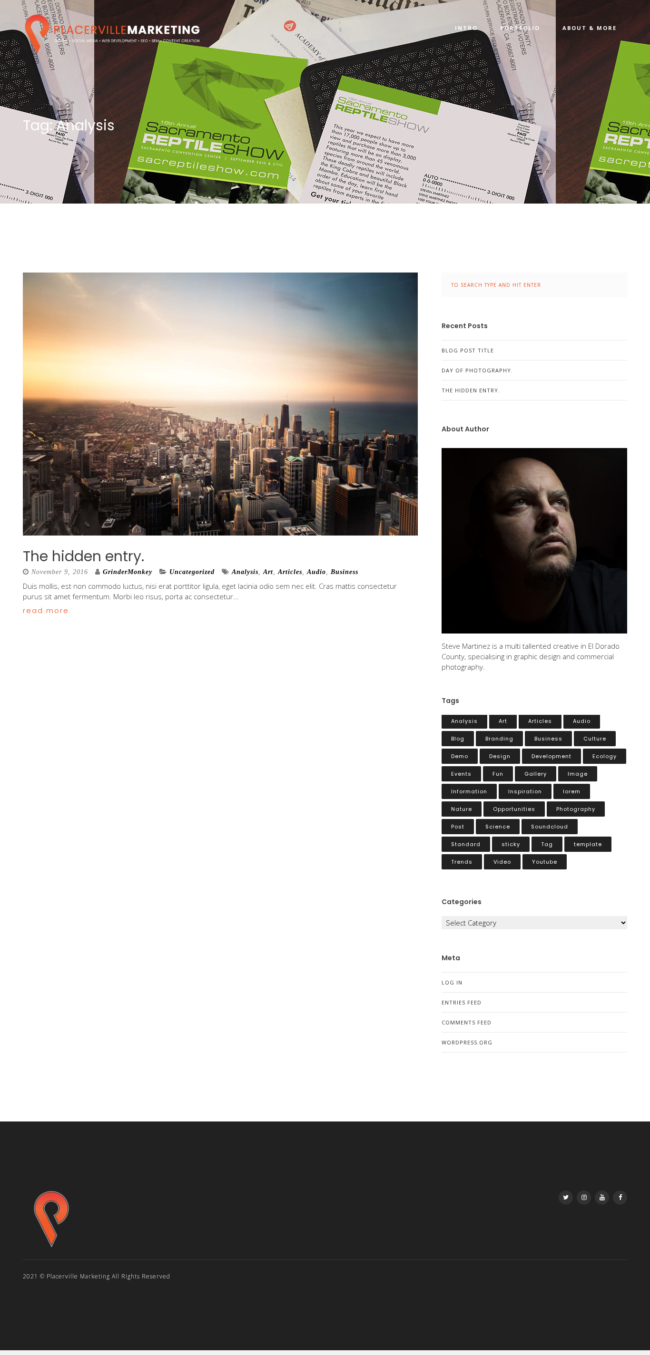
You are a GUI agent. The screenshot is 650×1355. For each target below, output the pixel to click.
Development (551, 756)
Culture (594, 738)
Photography (575, 809)
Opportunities (514, 809)
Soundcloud (549, 826)
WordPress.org (467, 1042)
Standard (466, 844)
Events (461, 774)
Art (268, 571)
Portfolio (520, 27)
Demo (459, 756)
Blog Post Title (468, 350)
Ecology (604, 756)
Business (344, 571)
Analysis (245, 571)
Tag (547, 844)
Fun (497, 774)
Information (469, 791)
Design (500, 756)
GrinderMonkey (127, 571)
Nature (461, 809)
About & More (589, 27)
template (588, 844)
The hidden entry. (83, 556)
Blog (457, 738)
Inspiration (525, 791)
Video (502, 862)
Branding (499, 738)
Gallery (535, 774)
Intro (466, 27)
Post (457, 826)
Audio (316, 571)
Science (497, 826)
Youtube (544, 862)
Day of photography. (477, 370)
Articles (290, 571)
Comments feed (467, 1022)
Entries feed (462, 1002)
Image (578, 774)
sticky (511, 844)
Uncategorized (192, 571)
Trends (462, 862)
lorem (572, 791)
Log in (452, 982)
